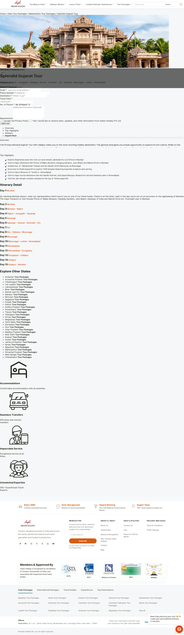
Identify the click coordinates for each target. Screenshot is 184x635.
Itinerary (9, 133)
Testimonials (106, 530)
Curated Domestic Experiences (99, 4)
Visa (125, 530)
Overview (9, 128)
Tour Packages (123, 4)
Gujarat (16, 337)
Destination (6, 95)
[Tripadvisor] (26, 544)
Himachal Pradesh (21, 352)
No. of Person (7, 104)
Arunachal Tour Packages (28, 603)
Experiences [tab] (87, 590)
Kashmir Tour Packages (88, 598)
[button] (92, 190)
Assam (15, 339)
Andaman (17, 277)
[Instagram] (31, 544)
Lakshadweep (19, 287)
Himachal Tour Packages (119, 598)
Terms (92, 546)
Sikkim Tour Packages (148, 603)
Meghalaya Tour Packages (120, 610)
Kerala (15, 344)
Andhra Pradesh (20, 307)
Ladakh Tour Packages (27, 610)
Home (3, 13)
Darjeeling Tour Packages (58, 610)
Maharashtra (18, 349)
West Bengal (18, 354)
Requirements (6, 118)
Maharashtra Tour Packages (42, 13)
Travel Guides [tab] (69, 590)
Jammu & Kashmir (21, 342)
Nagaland (17, 299)
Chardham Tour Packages (89, 603)
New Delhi (17, 334)
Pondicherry (18, 309)
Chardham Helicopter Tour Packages (119, 604)
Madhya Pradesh (20, 332)
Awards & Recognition (109, 534)
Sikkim (15, 304)
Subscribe (83, 541)
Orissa (15, 317)
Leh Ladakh (18, 284)
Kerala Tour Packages (57, 598)
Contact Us (128, 525)
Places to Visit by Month (131, 535)
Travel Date (6, 98)
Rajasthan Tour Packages (28, 598)
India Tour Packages (17, 13)
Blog (102, 550)
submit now (5, 123)
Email (3, 90)
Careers (104, 545)
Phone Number (8, 93)
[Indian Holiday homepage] (27, 523)
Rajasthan (17, 347)
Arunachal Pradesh (21, 279)
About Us (104, 525)
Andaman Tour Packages (88, 610)
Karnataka (17, 324)
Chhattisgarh (18, 282)
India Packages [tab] (25, 590)
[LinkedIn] (48, 544)
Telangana (17, 314)
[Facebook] (37, 544)
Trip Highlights (12, 130)
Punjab (15, 302)
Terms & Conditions (155, 525)
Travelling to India (36, 4)
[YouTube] (53, 544)
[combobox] (145, 4)
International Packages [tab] (48, 590)
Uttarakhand (18, 357)
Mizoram (16, 297)
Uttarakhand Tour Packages (150, 598)
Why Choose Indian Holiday (108, 540)
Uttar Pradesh (19, 329)
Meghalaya (17, 319)
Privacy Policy (21, 121)
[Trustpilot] (20, 544)
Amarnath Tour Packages (58, 603)
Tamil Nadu (18, 322)
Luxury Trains (74, 4)
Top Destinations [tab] (105, 590)
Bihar (15, 289)
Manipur (16, 294)
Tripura (16, 312)
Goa (14, 327)
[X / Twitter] (42, 544)
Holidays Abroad (57, 4)
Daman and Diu (19, 292)
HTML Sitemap (153, 530)
